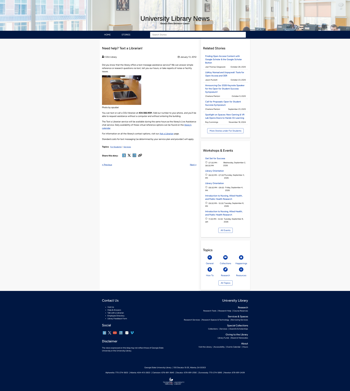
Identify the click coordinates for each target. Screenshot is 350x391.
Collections (213, 329)
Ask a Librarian (166, 133)
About (244, 343)
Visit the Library (205, 347)
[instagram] (126, 334)
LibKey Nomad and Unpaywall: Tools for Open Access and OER (224, 74)
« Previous (107, 164)
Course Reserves (240, 311)
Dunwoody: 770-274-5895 (210, 372)
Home (107, 34)
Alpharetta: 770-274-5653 (116, 372)
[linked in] (134, 157)
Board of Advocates (239, 338)
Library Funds (223, 338)
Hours (245, 347)
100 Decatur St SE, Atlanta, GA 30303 (189, 367)
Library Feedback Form (117, 318)
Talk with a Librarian (115, 313)
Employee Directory (115, 316)
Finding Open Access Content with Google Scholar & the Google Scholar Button (223, 59)
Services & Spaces (238, 316)
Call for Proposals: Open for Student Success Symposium (223, 103)
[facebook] (124, 157)
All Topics (225, 283)
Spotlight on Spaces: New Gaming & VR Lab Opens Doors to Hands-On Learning (224, 116)
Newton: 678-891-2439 (234, 372)
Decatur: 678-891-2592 (186, 372)
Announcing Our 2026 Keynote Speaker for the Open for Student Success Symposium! (225, 88)
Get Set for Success (215, 158)
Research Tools (209, 311)
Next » (193, 164)
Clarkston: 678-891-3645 (163, 372)
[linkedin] (120, 334)
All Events (225, 230)
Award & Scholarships (238, 329)
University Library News (175, 18)
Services (127, 147)
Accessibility (219, 347)
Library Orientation (214, 171)
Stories (126, 34)
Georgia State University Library (175, 23)
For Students (115, 147)
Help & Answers (114, 310)
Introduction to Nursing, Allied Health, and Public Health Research (224, 197)
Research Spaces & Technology (215, 320)
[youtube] (114, 334)
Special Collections (237, 325)
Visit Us (110, 307)
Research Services (192, 320)
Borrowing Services (239, 320)
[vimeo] (132, 334)
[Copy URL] (140, 155)
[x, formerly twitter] (129, 156)
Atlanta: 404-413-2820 (140, 372)
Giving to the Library (237, 334)
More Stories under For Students (225, 130)
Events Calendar (234, 347)
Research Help (224, 311)
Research (243, 307)
